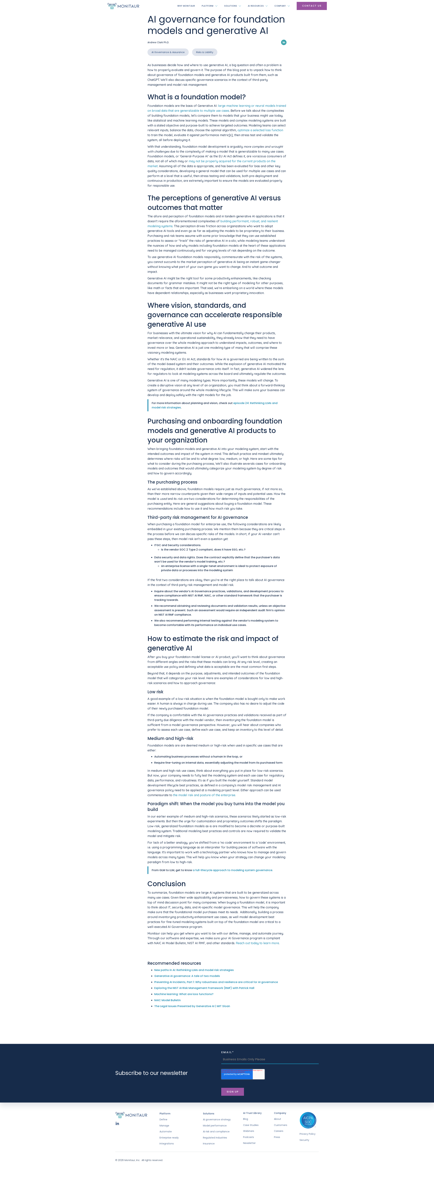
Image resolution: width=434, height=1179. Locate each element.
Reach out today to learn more (257, 943)
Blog (245, 1119)
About (277, 1119)
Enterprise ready (169, 1137)
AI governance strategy (217, 1119)
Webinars (248, 1131)
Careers (278, 1131)
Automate (166, 1131)
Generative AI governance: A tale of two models (187, 976)
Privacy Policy (307, 1134)
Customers (280, 1125)
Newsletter (249, 1143)
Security (304, 1140)
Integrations (167, 1143)
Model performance (215, 1125)
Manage (164, 1125)
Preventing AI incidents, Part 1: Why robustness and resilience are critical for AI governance (216, 982)
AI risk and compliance (216, 1131)
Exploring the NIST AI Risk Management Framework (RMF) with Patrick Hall (204, 988)
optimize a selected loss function (260, 130)
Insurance (209, 1143)
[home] (123, 6)
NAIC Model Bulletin (167, 1000)
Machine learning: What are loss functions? (183, 994)
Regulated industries (215, 1137)
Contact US (311, 5)
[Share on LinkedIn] (284, 42)
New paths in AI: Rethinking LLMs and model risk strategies (194, 970)
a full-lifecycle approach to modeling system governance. (233, 870)
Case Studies (251, 1125)
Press (277, 1137)
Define (163, 1119)
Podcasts (248, 1137)
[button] (210, 6)
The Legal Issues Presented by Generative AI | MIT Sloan (192, 1006)
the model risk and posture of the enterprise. (204, 795)
